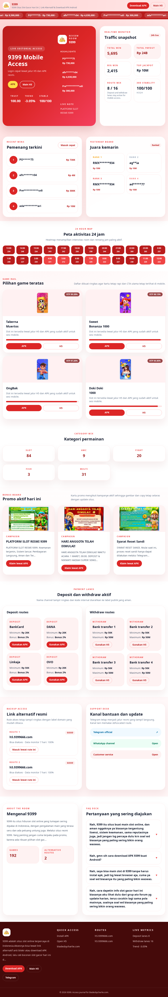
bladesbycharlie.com (68, 946)
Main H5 (158, 5)
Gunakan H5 (102, 644)
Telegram (10, 977)
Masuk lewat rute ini (24, 749)
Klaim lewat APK (18, 563)
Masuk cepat (68, 145)
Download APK (138, 5)
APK (12, 84)
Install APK (63, 935)
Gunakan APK (20, 644)
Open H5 (62, 941)
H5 (61, 346)
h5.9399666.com (104, 935)
